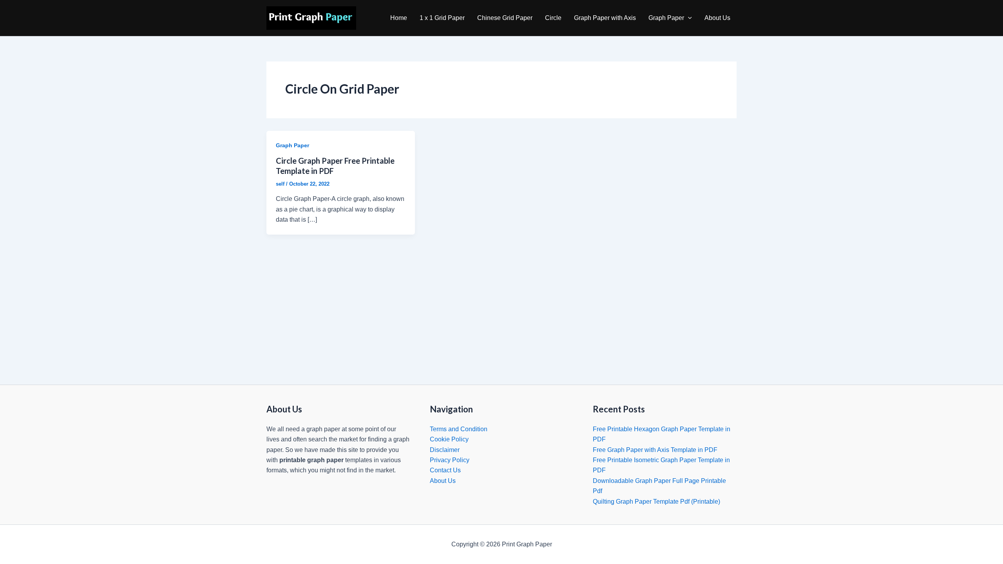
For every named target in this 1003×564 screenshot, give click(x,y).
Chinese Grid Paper (504, 17)
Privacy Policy (449, 460)
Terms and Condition (458, 429)
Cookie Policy (449, 439)
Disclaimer (445, 449)
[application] (688, 18)
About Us (717, 17)
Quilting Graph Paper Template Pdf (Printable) (656, 501)
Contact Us (445, 470)
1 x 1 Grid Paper (442, 17)
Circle (553, 17)
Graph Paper (666, 17)
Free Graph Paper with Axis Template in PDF (655, 449)
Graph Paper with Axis (605, 17)
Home (398, 17)
